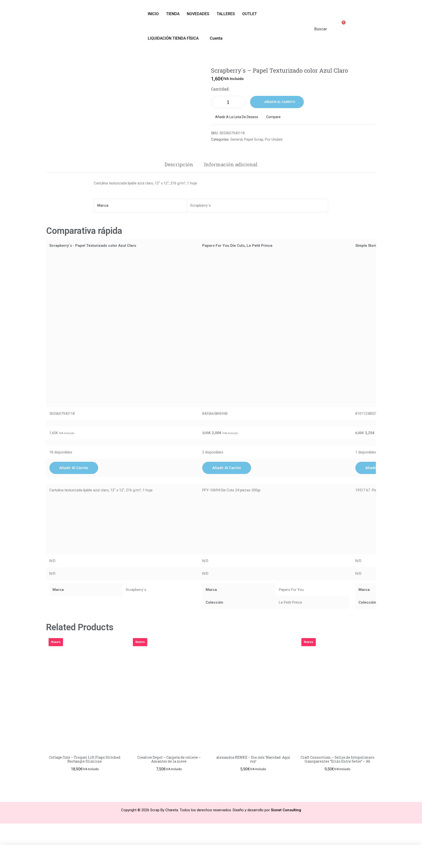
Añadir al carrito (279, 102)
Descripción (179, 164)
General (236, 139)
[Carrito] (341, 25)
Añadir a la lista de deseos (236, 117)
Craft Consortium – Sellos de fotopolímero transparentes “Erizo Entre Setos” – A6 (337, 759)
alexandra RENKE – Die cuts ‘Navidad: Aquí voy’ (253, 759)
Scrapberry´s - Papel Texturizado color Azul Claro (92, 245)
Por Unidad (273, 139)
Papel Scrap (253, 139)
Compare (273, 117)
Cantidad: (220, 88)
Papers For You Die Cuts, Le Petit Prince (237, 245)
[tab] (179, 164)
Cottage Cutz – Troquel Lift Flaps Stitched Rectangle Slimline (84, 759)
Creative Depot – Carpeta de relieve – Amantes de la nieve (169, 759)
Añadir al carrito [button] (73, 468)
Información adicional (230, 164)
